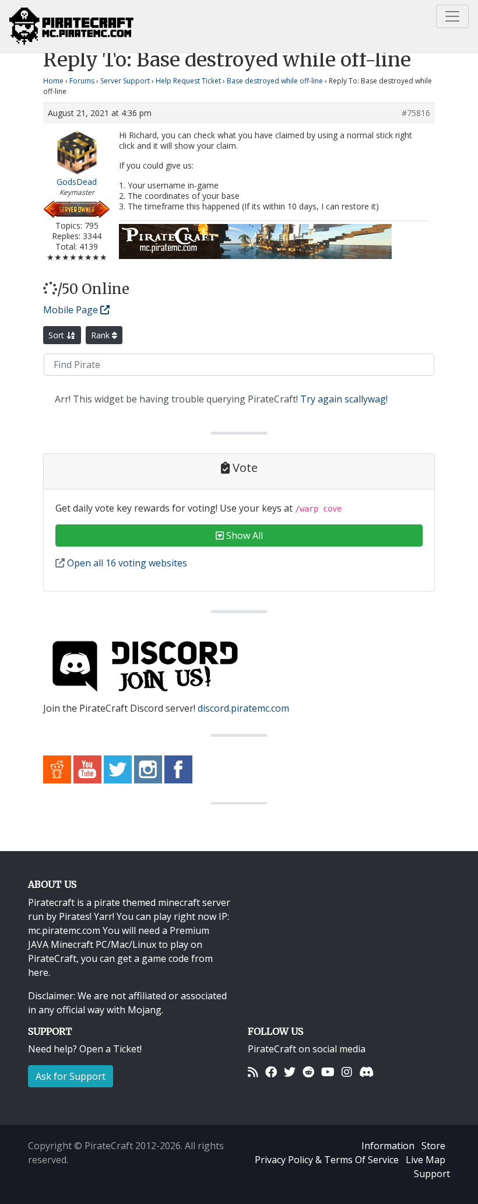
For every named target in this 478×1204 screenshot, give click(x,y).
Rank (101, 335)
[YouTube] (328, 1072)
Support (432, 1173)
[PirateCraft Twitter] (118, 768)
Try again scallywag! (344, 399)
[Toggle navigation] (452, 16)
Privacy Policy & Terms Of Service (327, 1159)
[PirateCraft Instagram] (148, 768)
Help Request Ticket (188, 81)
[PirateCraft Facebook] (178, 768)
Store (433, 1145)
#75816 (416, 113)
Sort (57, 335)
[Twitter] (290, 1072)
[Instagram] (347, 1072)
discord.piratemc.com (243, 708)
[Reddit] (308, 1072)
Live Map (425, 1159)
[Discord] (366, 1072)
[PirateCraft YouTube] (87, 768)
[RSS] (253, 1072)
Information (387, 1145)
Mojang (144, 1009)
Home (53, 81)
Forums (81, 81)
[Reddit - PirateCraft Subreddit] (57, 768)
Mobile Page (71, 309)
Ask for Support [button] (71, 1076)
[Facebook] (271, 1072)
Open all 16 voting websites (126, 562)
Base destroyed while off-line (275, 81)
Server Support (125, 81)
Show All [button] (243, 535)
